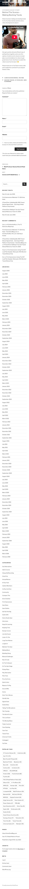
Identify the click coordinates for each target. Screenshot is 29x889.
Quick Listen (5, 682)
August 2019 (5, 515)
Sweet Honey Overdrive (10, 815)
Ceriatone (15, 768)
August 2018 (5, 544)
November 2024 (6, 331)
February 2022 (6, 421)
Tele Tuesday (6, 711)
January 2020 (6, 499)
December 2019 (6, 502)
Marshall (6, 794)
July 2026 (5, 274)
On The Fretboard (7, 663)
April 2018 (5, 550)
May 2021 (5, 447)
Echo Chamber (6, 598)
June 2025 (5, 312)
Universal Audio (8, 824)
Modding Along (6, 653)
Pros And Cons (6, 679)
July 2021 (4, 444)
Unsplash (4, 851)
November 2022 (6, 393)
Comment (5, 96)
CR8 (5, 770)
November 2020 (6, 467)
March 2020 (5, 492)
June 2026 (5, 277)
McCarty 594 (17, 794)
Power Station (8, 803)
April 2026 (5, 283)
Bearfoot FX (7, 762)
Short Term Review (7, 695)
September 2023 (7, 370)
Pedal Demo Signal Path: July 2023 (11, 840)
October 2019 (6, 508)
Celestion (14, 765)
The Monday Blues (7, 721)
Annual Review (6, 579)
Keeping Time (6, 627)
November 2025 (6, 296)
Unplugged (5, 740)
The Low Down (6, 717)
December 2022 (6, 389)
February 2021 (6, 457)
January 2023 (6, 386)
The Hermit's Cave (7, 714)
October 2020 (6, 470)
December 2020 (6, 463)
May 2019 (5, 524)
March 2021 (5, 454)
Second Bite (5, 688)
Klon (21, 785)
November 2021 (6, 431)
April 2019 (5, 528)
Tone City (7, 821)
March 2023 (5, 383)
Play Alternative (6, 672)
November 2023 (6, 364)
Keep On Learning (7, 624)
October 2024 (6, 335)
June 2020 (5, 483)
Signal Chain (5, 701)
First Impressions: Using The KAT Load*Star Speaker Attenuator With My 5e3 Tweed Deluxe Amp (14, 252)
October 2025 (6, 299)
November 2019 (6, 505)
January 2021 (5, 460)
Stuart (17, 10)
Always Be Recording (11, 77)
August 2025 (6, 306)
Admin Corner (6, 570)
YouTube (21, 77)
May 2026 (5, 280)
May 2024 (5, 351)
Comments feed (6, 866)
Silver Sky (21, 806)
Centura (6, 768)
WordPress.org (6, 869)
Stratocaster (15, 809)
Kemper (13, 785)
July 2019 (4, 518)
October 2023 (6, 367)
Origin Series (8, 800)
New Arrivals (5, 660)
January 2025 (6, 325)
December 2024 (6, 328)
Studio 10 (6, 812)
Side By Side (5, 698)
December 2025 (6, 293)
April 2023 (5, 380)
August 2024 (6, 341)
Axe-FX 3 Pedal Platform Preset (11, 836)
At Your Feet (5, 582)
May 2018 (5, 547)
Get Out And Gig (6, 611)
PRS (17, 803)
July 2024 (5, 344)
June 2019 (5, 521)
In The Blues (19, 80)
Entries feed (5, 863)
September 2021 (7, 438)
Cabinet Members (7, 586)
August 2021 (5, 441)
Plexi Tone (5, 676)
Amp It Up (5, 576)
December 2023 (6, 360)
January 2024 (6, 357)
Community (5, 592)
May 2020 (5, 486)
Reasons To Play (6, 685)
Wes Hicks (20, 849)
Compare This (6, 595)
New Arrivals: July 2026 (8, 194)
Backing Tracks (9, 80)
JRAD (5, 785)
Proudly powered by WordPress (10, 885)
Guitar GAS (5, 614)
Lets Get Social (6, 634)
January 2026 (6, 290)
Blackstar (17, 762)
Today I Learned (6, 724)
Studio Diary (5, 704)
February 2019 (6, 534)
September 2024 (7, 338)
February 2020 (6, 495)
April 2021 (5, 450)
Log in (4, 860)
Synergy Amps (8, 818)
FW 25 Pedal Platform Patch (12, 779)
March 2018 (5, 553)
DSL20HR (13, 770)
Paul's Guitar (19, 800)
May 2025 (5, 315)
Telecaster (20, 818)
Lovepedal (7, 791)
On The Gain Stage (7, 666)
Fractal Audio (17, 773)
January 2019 (6, 537)
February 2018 (6, 557)
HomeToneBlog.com (14, 2)
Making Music (6, 650)
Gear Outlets (5, 608)
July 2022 (5, 405)
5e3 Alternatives (7, 566)
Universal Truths (6, 737)
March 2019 (5, 531)
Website (4, 134)
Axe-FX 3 (7, 756)
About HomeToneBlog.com (9, 833)
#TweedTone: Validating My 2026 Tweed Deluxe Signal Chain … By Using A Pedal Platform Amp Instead (13, 204)
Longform (5, 643)
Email (4, 126)
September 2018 (7, 540)
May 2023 (5, 377)
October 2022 (6, 396)
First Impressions (7, 602)
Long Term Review (7, 640)
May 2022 (5, 412)
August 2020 (6, 476)
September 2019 (7, 511)
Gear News (5, 605)
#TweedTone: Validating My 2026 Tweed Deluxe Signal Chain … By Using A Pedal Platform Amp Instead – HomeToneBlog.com (14, 241)
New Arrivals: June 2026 (8, 215)
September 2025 (7, 303)
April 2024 (5, 354)
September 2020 (7, 473)
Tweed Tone (5, 733)
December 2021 (6, 428)
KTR (5, 788)
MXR (5, 797)
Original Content (15, 797)
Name (4, 118)
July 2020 (5, 479)
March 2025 (5, 319)
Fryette (6, 776)
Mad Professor (18, 791)
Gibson (6, 782)
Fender (6, 773)
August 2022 (5, 402)
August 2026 (6, 270)
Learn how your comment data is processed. (14, 155)
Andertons (21, 753)
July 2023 (5, 373)
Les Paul (13, 788)
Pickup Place (5, 669)
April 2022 (5, 415)
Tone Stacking (6, 727)
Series (4, 692)
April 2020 (5, 489)
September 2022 (7, 399)
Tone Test (5, 730)
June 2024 (5, 348)
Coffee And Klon (6, 589)
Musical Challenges (7, 656)
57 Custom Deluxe (9, 753)
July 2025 (5, 309)
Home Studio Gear (7, 618)
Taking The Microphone (8, 708)
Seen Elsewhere (9, 806)
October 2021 (6, 434)
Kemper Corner (6, 631)
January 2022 (6, 425)
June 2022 (5, 409)
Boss (5, 765)
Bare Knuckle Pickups (10, 759)
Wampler (20, 824)
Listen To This (6, 637)
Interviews (5, 621)
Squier (6, 809)
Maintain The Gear (7, 647)
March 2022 (5, 418)
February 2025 (6, 322)
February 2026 (6, 287)
